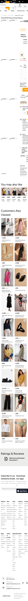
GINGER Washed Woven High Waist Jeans (8, 200)
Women (4, 15)
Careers (20, 539)
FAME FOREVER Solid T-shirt (3, 200)
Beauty (2, 523)
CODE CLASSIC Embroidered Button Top (7, 341)
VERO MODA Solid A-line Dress (7, 316)
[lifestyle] (6, 596)
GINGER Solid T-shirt (19, 415)
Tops (2, 503)
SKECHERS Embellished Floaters (7, 391)
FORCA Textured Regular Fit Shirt (7, 441)
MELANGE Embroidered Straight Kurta (20, 241)
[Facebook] (23, 583)
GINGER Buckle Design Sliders (7, 266)
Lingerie (3, 517)
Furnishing (9, 541)
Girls (25, 521)
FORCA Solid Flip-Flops (20, 290)
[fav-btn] (4, 189)
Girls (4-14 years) (14, 551)
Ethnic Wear (10, 15)
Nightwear (3, 519)
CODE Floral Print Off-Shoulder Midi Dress (20, 316)
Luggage (3, 543)
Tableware (9, 545)
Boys (25, 519)
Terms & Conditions (18, 596)
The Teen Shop (14, 526)
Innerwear (9, 513)
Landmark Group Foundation (21, 547)
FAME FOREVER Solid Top (6, 366)
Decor (8, 539)
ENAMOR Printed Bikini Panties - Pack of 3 (20, 441)
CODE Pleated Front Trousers (6, 241)
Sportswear (4, 521)
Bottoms (3, 507)
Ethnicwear (3, 505)
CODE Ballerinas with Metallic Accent (19, 341)
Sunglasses (9, 519)
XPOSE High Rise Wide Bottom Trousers (7, 416)
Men (25, 511)
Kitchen (9, 543)
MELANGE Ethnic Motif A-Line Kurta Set (20, 266)
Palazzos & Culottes (19, 15)
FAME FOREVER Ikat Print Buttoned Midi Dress (19, 366)
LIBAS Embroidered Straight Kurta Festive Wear (6, 291)
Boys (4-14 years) (14, 537)
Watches (9, 517)
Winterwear (4, 515)
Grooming (9, 515)
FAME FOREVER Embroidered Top (18, 391)
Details (23, 102)
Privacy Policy (17, 598)
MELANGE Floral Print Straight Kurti (25, 200)
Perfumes (21, 519)
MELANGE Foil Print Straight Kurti (14, 200)
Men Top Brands (26, 515)
